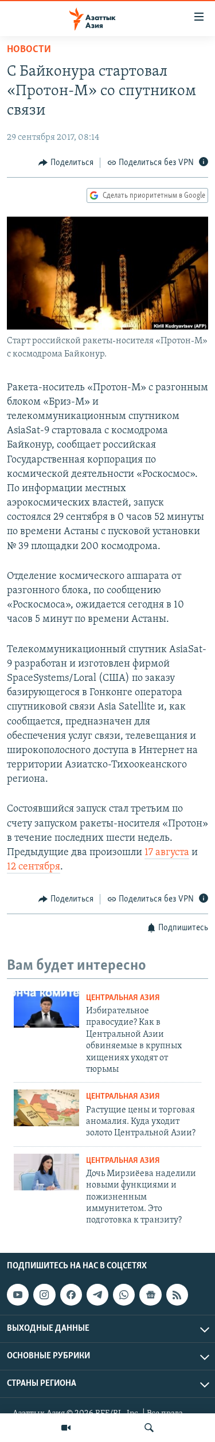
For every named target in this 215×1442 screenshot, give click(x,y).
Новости (29, 50)
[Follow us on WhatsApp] (124, 1295)
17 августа (166, 853)
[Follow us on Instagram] (44, 1295)
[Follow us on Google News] (150, 1295)
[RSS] (177, 1295)
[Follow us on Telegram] (97, 1295)
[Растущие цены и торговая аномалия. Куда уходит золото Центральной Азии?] (46, 1108)
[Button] (65, 162)
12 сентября (33, 867)
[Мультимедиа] (66, 1427)
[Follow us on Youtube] (18, 1295)
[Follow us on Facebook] (71, 1295)
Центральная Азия (123, 998)
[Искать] (149, 1427)
